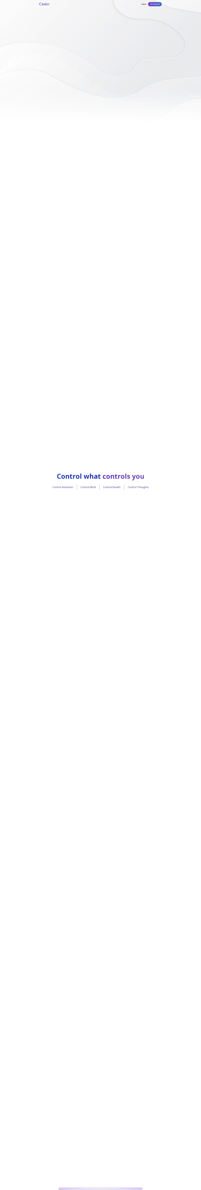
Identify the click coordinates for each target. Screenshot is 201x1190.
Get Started (155, 4)
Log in (143, 4)
